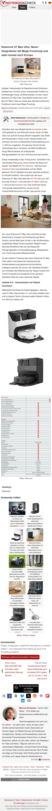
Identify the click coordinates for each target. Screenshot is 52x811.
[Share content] (3, 696)
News (22, 7)
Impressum (9, 800)
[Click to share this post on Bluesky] (22, 696)
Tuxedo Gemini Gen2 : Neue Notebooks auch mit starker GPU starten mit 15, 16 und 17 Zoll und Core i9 (37, 672)
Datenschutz (26, 800)
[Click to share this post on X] (28, 696)
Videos (32, 7)
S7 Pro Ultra (36, 178)
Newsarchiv (40, 767)
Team (17, 800)
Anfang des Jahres (21, 162)
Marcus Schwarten (9, 108)
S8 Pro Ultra (24, 165)
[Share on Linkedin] (23, 700)
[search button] (43, 3)
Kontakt (37, 800)
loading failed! (6, 779)
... (49, 7)
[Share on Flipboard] (47, 696)
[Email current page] (29, 700)
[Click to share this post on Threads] (15, 696)
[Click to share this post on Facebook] (9, 696)
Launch (47, 108)
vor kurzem (36, 129)
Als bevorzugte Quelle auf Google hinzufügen (28, 688)
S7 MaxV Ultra (38, 181)
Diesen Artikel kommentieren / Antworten (21, 657)
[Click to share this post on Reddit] (35, 696)
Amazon (5, 169)
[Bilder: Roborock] (26, 436)
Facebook (45, 759)
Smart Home (8, 111)
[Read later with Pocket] (41, 696)
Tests (14, 7)
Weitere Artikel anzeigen (26, 635)
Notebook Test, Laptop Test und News (16, 767)
